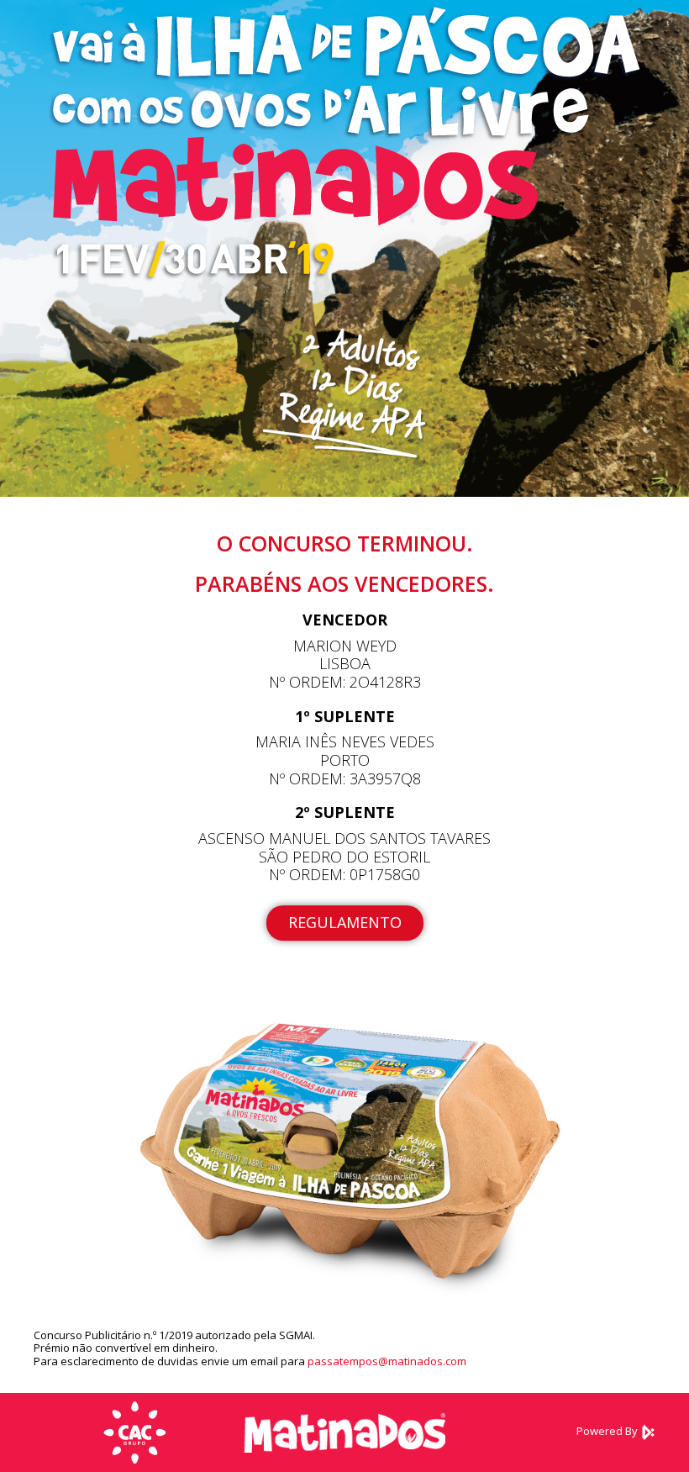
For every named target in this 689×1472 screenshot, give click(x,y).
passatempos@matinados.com (387, 1361)
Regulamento (345, 922)
